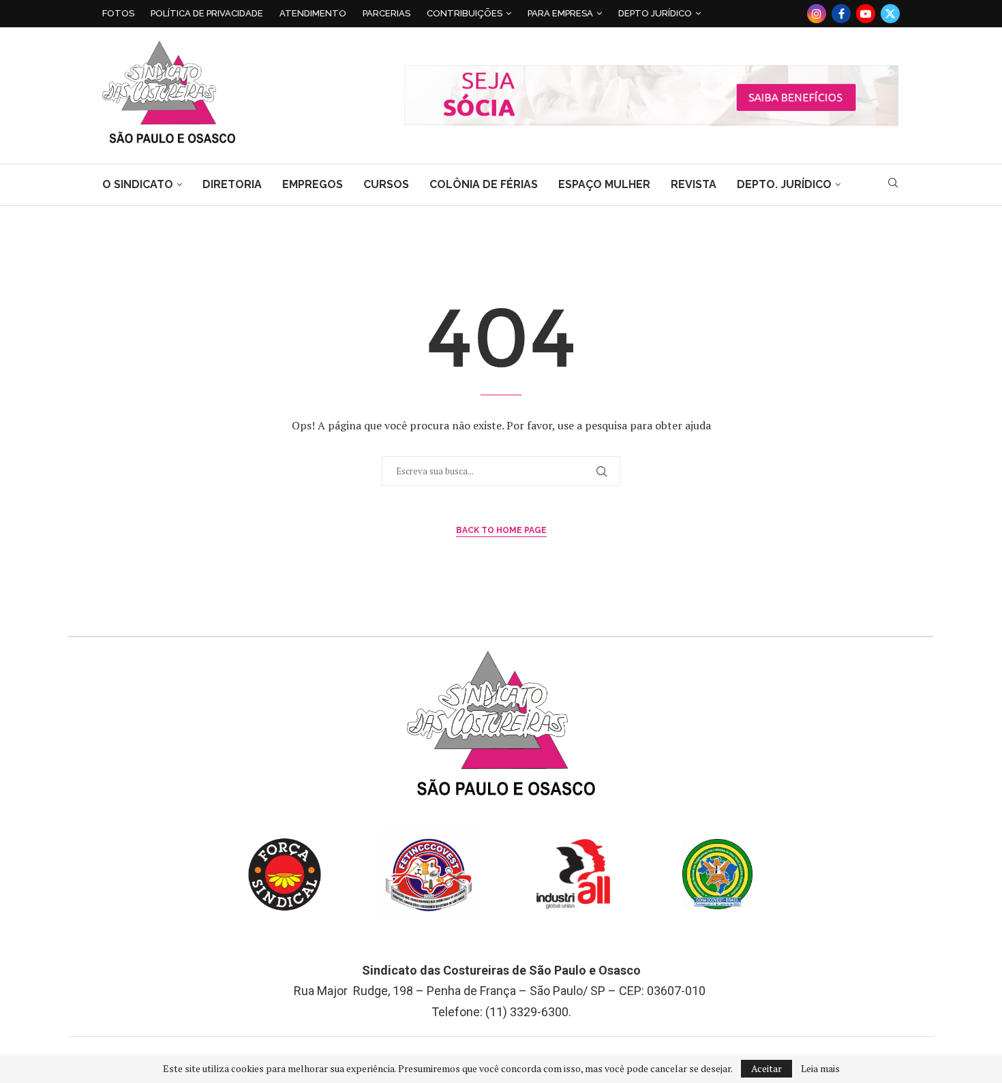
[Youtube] (865, 13)
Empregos (312, 184)
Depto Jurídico (655, 13)
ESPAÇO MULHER (604, 184)
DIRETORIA (232, 184)
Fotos (118, 13)
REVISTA (693, 184)
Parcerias (386, 13)
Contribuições (464, 13)
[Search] (893, 184)
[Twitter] (890, 13)
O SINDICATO (137, 184)
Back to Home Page (501, 530)
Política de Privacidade (207, 13)
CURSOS (386, 184)
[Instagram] (816, 13)
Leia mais (820, 1068)
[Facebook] (841, 13)
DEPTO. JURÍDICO (784, 184)
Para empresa (560, 13)
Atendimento (312, 13)
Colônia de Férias (483, 184)
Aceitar (766, 1068)
